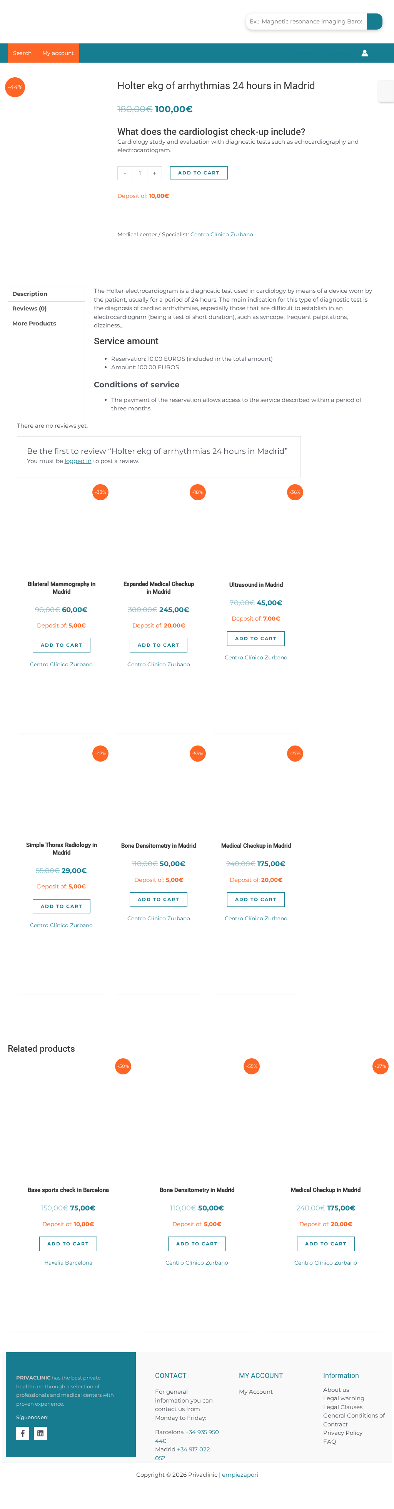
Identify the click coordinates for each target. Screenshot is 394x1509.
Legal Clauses (342, 1407)
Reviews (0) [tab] (29, 308)
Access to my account (323, 52)
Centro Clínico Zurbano (221, 234)
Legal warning (343, 1398)
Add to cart (199, 173)
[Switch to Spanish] (386, 96)
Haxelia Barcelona (68, 1263)
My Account (256, 1391)
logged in (78, 461)
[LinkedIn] (40, 1433)
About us (336, 1389)
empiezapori (240, 1474)
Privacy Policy (342, 1432)
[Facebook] (22, 1433)
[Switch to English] (386, 86)
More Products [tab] (34, 323)
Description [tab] (29, 293)
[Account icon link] (364, 53)
